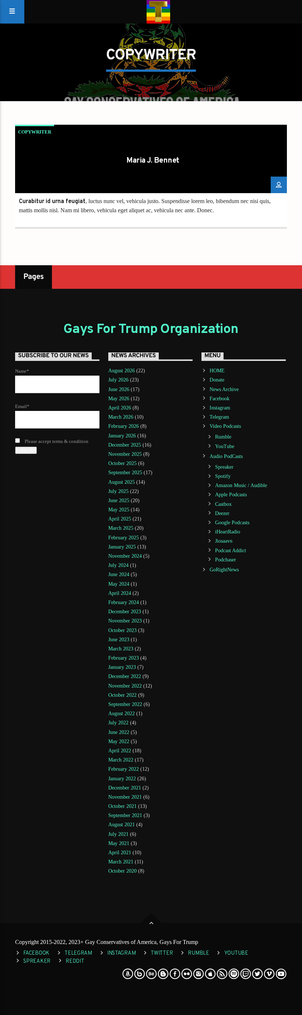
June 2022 (118, 732)
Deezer (222, 513)
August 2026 (121, 370)
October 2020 (122, 871)
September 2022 (125, 704)
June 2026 (118, 389)
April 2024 (119, 593)
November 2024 (125, 556)
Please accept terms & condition (56, 441)
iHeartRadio (227, 532)
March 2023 (120, 649)
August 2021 (121, 824)
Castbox (223, 504)
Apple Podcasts (231, 494)
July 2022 (118, 722)
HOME (217, 370)
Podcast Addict (230, 550)
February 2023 (123, 658)
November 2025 (125, 454)
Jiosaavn (223, 541)
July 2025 (118, 491)
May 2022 (118, 741)
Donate (217, 380)
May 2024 (118, 584)
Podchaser (225, 559)
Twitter (162, 953)
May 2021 (118, 843)
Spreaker (224, 467)
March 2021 (120, 862)
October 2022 (122, 695)
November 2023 (125, 621)
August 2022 (121, 713)
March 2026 (120, 417)
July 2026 (118, 380)
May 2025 (118, 509)
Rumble (223, 437)
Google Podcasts (232, 522)
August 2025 (121, 482)
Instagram (220, 408)
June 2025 (118, 500)
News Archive (224, 389)
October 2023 (122, 630)
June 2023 (118, 639)
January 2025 (122, 547)
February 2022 (123, 769)
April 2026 (119, 408)
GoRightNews (224, 569)
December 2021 (124, 788)
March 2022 (120, 760)
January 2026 (122, 436)
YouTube (224, 446)
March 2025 (120, 528)
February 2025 (123, 537)
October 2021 (122, 806)
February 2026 (123, 426)
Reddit (75, 961)
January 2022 (122, 778)
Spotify (223, 476)
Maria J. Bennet (152, 161)
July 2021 (118, 834)
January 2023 (122, 667)
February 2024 (123, 602)
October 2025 (122, 463)
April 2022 (119, 750)
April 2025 (119, 519)
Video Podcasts (225, 426)
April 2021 (119, 852)
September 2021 (125, 815)
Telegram (219, 417)
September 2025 (125, 472)
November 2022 (125, 686)
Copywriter (34, 132)
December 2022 (124, 676)
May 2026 (118, 398)
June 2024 (118, 574)
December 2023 (124, 611)
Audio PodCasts (226, 456)
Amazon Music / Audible (241, 485)
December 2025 (124, 445)
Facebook (219, 398)
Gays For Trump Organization (151, 329)
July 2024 (118, 565)
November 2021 (125, 797)
